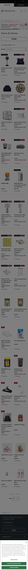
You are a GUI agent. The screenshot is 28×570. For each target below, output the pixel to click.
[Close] (26, 542)
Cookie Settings (14, 559)
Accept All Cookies (14, 567)
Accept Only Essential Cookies (14, 563)
